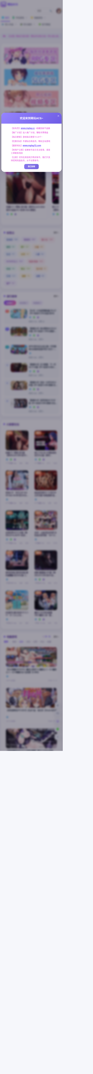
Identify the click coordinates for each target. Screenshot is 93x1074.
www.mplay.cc (28, 128)
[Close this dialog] (58, 116)
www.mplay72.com (32, 145)
